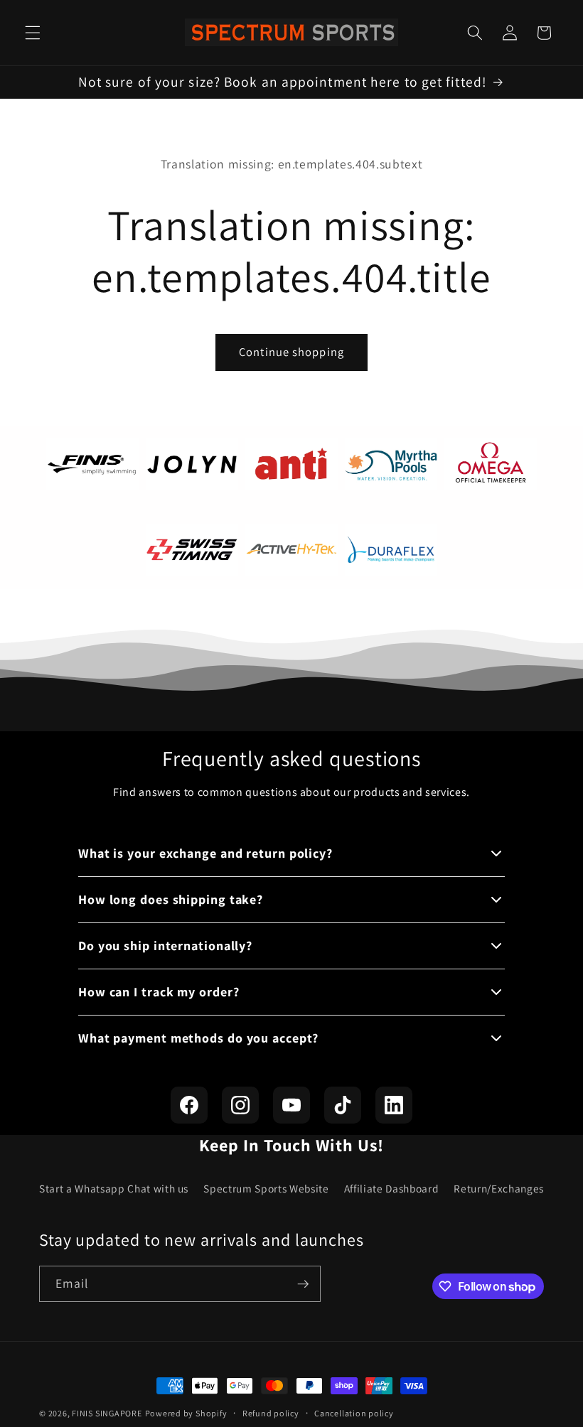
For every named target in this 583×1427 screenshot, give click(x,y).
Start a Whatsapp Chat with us (113, 1188)
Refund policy (270, 1413)
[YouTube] (291, 1105)
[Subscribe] (303, 1284)
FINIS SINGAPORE (107, 1413)
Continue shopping (291, 352)
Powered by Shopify (186, 1413)
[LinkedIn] (393, 1105)
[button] (33, 33)
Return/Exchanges (499, 1188)
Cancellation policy (354, 1413)
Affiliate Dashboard (391, 1188)
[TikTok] (342, 1105)
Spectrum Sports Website (265, 1188)
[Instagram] (240, 1105)
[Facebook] (189, 1105)
